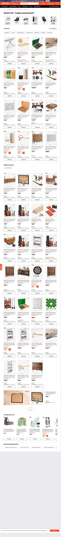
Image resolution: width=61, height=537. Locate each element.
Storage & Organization (10, 9)
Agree (55, 530)
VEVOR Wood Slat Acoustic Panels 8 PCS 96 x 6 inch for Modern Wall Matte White (51, 345)
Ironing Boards (25, 9)
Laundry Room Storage (18, 9)
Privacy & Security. (44, 530)
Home (4, 9)
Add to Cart (10, 63)
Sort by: (51, 28)
